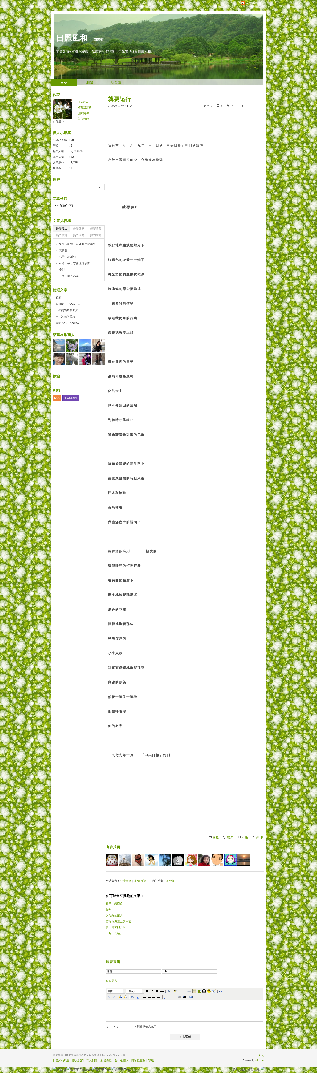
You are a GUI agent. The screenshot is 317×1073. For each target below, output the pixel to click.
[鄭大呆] (217, 860)
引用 (245, 837)
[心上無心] (243, 860)
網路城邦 (253, 1069)
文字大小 (131, 991)
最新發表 (61, 228)
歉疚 (58, 297)
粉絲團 (61, 1069)
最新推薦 (95, 228)
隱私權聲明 (138, 1060)
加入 (243, 1069)
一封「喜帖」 (114, 933)
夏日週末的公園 (116, 927)
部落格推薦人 (64, 335)
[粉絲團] (54, 1068)
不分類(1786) (65, 205)
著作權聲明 (122, 1060)
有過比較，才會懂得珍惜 (74, 263)
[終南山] (112, 860)
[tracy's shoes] (125, 860)
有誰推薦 (113, 847)
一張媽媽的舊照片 (67, 310)
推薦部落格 (85, 107)
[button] (116, 991)
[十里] (151, 860)
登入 (235, 1069)
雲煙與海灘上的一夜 (118, 921)
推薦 (230, 837)
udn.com (259, 1060)
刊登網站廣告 (61, 1060)
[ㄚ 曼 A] (138, 860)
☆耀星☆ (58, 121)
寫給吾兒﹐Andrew (67, 323)
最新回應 (78, 228)
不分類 (170, 880)
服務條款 (106, 1060)
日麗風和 (72, 37)
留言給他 (83, 118)
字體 (110, 991)
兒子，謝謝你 (114, 903)
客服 (151, 1060)
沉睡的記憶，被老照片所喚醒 (77, 244)
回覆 (215, 837)
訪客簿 (116, 82)
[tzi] (164, 860)
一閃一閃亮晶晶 (69, 276)
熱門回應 (78, 235)
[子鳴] (230, 860)
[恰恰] (204, 860)
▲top (261, 1055)
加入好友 (83, 102)
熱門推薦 (95, 235)
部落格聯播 (71, 398)
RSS (57, 398)
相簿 (89, 82)
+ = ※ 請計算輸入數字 (135, 1026)
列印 (259, 837)
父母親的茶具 (114, 915)
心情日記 (140, 880)
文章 (63, 82)
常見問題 (92, 1060)
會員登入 (111, 980)
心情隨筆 (125, 880)
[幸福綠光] (191, 860)
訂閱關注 (83, 113)
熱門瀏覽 (61, 235)
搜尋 (101, 187)
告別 (108, 909)
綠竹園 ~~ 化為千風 (68, 304)
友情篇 (63, 250)
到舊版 (98, 39)
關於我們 (78, 1060)
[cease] (178, 860)
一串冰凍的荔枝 (65, 316)
